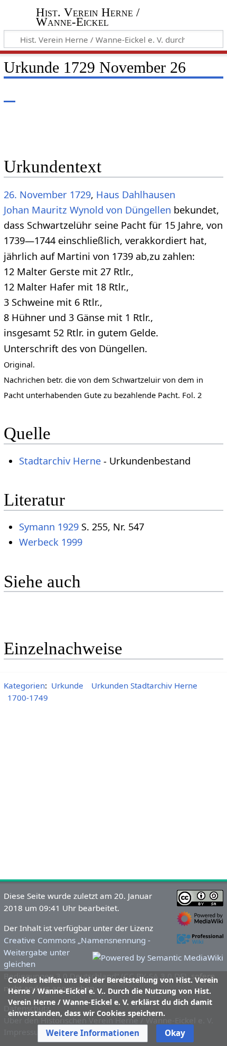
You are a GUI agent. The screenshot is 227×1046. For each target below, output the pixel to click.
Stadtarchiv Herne (60, 460)
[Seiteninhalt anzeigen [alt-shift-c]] (9, 95)
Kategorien (24, 685)
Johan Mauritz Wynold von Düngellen (87, 210)
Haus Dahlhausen (135, 194)
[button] (92, 1033)
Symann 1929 (49, 526)
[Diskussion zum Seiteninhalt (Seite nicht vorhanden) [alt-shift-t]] (33, 95)
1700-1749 (27, 697)
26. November (35, 194)
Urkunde (67, 685)
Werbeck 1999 (50, 542)
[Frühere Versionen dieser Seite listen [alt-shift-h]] (171, 95)
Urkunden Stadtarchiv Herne (144, 685)
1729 (80, 194)
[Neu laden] (190, 95)
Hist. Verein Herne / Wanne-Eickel (87, 18)
